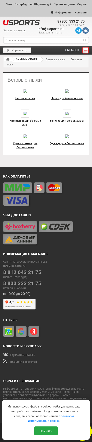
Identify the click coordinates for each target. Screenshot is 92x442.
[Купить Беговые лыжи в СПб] (21, 22)
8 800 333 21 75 (22, 283)
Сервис (82, 4)
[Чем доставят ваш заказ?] (46, 232)
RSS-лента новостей (23, 361)
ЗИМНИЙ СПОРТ (26, 59)
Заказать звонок (14, 30)
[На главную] (8, 59)
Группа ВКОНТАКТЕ (22, 355)
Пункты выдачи (64, 4)
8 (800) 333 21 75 (71, 21)
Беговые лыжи (25, 98)
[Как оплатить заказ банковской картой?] (46, 194)
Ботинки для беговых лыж (67, 120)
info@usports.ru (51, 29)
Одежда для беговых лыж (67, 143)
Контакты (81, 12)
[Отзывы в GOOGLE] (21, 331)
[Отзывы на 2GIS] (8, 331)
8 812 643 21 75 (22, 272)
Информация (63, 12)
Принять (46, 431)
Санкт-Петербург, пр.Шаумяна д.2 (28, 4)
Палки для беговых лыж (67, 98)
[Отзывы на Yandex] (33, 331)
